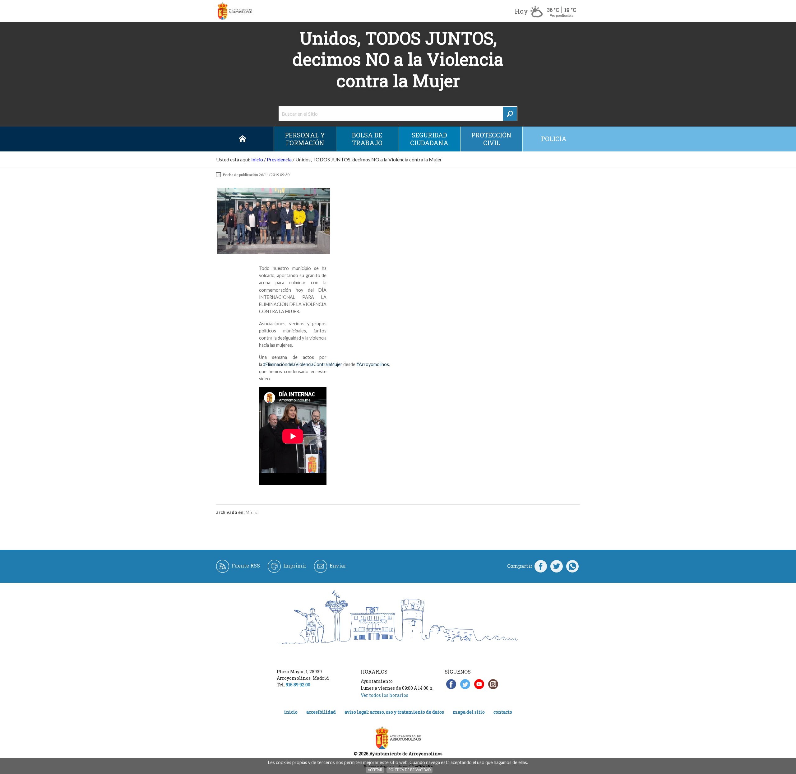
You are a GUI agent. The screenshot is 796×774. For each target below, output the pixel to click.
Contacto (502, 712)
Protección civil (491, 139)
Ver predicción (561, 15)
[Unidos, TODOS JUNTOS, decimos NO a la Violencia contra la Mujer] (273, 221)
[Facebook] (541, 566)
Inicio (242, 139)
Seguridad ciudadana (429, 139)
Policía (554, 139)
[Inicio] (234, 11)
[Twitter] (556, 566)
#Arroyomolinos (372, 364)
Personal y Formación (305, 139)
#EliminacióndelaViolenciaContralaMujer (302, 364)
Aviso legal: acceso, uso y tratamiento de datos (394, 712)
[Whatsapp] (572, 566)
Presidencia (279, 159)
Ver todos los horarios (384, 695)
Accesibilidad (321, 712)
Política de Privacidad (409, 769)
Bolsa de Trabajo (367, 139)
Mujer (251, 512)
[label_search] (509, 113)
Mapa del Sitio (469, 712)
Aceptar (375, 769)
